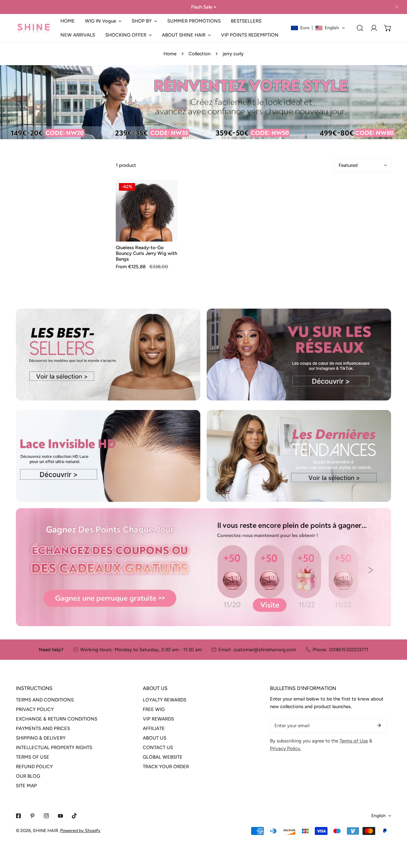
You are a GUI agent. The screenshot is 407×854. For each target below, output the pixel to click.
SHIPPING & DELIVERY (41, 738)
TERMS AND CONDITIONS (45, 700)
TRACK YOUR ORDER (166, 766)
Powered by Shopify (80, 830)
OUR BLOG (28, 776)
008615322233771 (348, 649)
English (378, 815)
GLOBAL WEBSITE (163, 757)
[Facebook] (18, 816)
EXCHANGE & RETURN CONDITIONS (56, 719)
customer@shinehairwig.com (264, 649)
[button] (103, 21)
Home (169, 54)
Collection (199, 54)
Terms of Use (354, 741)
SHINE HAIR (45, 830)
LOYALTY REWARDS (164, 700)
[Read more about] (108, 354)
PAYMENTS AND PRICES (43, 728)
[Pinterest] (32, 816)
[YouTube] (60, 816)
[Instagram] (46, 816)
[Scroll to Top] (395, 820)
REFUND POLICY (34, 766)
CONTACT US (158, 747)
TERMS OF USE (32, 757)
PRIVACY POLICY (35, 709)
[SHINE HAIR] (33, 28)
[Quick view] (165, 234)
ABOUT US (154, 738)
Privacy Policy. (285, 748)
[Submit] (379, 725)
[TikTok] (74, 816)
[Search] (360, 28)
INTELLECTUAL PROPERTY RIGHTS (54, 747)
